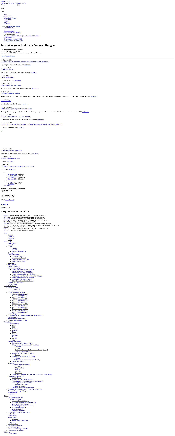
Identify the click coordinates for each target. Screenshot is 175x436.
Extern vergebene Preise (19, 261)
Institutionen (7, 19)
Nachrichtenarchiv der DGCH (13, 39)
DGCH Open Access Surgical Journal (19, 412)
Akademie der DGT (17, 409)
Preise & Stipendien (13, 254)
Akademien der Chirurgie (15, 397)
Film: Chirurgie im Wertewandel (13, 40)
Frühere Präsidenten (14, 266)
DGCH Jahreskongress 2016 (20, 309)
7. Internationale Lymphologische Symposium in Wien (16, 109)
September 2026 (12, 174)
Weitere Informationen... (8, 56)
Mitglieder (7, 23)
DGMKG (7, 220)
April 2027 (11, 184)
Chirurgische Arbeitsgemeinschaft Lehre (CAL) (25, 345)
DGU (6, 230)
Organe (10, 246)
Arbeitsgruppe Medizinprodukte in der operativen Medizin (25, 389)
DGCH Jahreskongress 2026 (12, 32)
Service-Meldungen (13, 427)
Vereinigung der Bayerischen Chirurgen (23, 269)
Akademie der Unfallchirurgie (20, 401)
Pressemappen (16, 291)
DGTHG (7, 228)
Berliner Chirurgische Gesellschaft (21, 271)
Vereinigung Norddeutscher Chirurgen (23, 277)
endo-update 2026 (6, 101)
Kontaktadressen (16, 378)
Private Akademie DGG (19, 410)
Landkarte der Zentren (21, 384)
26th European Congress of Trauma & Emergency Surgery (18, 166)
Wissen (6, 21)
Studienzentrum (12, 392)
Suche (10, 240)
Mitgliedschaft (12, 243)
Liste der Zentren (20, 386)
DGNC (6, 222)
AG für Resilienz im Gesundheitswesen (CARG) (26, 360)
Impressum (4, 3)
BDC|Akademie (16, 399)
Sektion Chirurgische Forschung (21, 364)
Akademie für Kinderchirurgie (20, 404)
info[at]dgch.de (9, 200)
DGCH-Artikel (12, 433)
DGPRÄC (7, 225)
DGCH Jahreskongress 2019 (20, 304)
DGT (6, 227)
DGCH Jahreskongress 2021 (20, 300)
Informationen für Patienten (16, 430)
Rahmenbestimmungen (18, 361)
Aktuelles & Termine (10, 18)
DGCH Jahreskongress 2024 (20, 295)
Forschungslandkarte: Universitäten (22, 383)
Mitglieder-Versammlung (19, 251)
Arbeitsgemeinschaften (14, 341)
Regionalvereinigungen (14, 268)
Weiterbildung (12, 417)
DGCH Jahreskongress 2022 (20, 299)
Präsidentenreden (9, 37)
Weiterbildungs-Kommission (20, 420)
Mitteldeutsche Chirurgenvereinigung (22, 272)
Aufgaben (18, 346)
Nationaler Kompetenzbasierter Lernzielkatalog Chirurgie (31, 350)
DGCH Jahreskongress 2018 (20, 305)
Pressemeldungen (9, 31)
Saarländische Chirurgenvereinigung (22, 279)
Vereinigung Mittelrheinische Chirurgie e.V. (24, 274)
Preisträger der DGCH (18, 256)
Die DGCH (7, 16)
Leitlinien (10, 422)
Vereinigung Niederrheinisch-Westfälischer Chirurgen (27, 276)
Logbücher (15, 419)
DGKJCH (7, 218)
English (24, 3)
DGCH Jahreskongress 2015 (20, 310)
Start (5, 15)
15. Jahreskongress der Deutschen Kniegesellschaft (15, 116)
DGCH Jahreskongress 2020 (20, 302)
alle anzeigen (8, 185)
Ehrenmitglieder (12, 264)
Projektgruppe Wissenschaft (16, 376)
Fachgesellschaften (13, 323)
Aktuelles (18, 371)
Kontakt (18, 3)
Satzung (10, 253)
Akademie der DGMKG (19, 407)
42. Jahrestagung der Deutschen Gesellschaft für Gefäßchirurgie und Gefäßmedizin (24, 61)
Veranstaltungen (9, 27)
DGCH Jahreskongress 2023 (20, 297)
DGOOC (7, 223)
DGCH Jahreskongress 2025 (20, 294)
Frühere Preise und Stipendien (20, 259)
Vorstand (14, 248)
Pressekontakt (16, 289)
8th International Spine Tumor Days (11, 85)
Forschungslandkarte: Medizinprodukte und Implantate (27, 381)
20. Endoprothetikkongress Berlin (10, 158)
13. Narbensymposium (7, 69)
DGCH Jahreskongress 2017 (20, 307)
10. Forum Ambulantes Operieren (10, 93)
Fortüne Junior (12, 415)
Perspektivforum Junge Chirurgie (17, 391)
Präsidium (14, 249)
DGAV (6, 215)
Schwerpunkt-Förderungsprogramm (22, 379)
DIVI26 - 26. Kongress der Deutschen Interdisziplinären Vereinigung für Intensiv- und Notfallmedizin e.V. (31, 124)
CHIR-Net (11, 394)
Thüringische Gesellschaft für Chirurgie (23, 281)
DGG (6, 217)
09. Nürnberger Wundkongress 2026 (11, 150)
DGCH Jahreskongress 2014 (20, 312)
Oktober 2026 (12, 175)
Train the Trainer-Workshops (23, 351)
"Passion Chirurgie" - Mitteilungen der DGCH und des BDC (21, 36)
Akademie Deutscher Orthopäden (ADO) (24, 402)
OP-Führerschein (13, 424)
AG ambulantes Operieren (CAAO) (22, 343)
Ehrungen (11, 263)
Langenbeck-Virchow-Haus (16, 282)
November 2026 (12, 177)
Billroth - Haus (12, 284)
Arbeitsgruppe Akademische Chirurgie (23, 387)
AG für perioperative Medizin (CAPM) (23, 353)
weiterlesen (27, 65)
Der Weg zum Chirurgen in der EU (18, 429)
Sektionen (11, 363)
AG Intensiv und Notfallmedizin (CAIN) (23, 356)
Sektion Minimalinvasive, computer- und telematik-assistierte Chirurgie (32, 374)
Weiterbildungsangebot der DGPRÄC (23, 406)
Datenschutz (11, 3)
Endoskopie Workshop (7, 77)
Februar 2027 (12, 182)
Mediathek (11, 414)
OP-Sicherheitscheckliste (15, 425)
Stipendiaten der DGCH (19, 258)
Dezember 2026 (12, 179)
